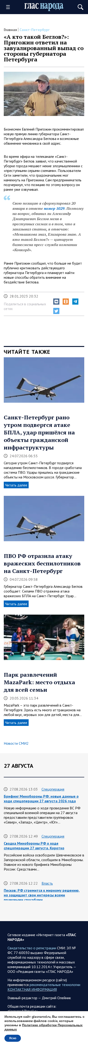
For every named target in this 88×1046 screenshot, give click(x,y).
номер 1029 (54, 208)
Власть (47, 883)
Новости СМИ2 (16, 743)
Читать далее (16, 485)
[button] (56, 301)
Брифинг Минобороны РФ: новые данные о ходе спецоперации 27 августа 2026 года (41, 798)
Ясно (12, 1038)
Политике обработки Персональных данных (43, 1027)
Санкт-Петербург (34, 29)
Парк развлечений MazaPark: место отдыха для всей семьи (39, 682)
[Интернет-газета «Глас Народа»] (44, 7)
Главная (10, 29)
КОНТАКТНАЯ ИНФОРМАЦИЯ (32, 989)
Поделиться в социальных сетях (25, 306)
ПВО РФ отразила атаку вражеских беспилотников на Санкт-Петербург (42, 563)
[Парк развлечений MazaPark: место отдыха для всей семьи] (44, 639)
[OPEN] (10, 7)
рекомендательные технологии (55, 984)
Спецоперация (53, 789)
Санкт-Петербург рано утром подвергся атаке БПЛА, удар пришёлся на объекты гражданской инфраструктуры (39, 432)
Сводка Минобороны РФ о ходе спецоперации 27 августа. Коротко (34, 845)
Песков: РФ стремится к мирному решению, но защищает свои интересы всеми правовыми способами (42, 895)
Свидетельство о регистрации (32, 948)
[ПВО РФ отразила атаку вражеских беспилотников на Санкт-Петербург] (44, 520)
